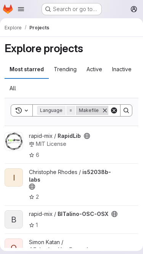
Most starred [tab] (27, 69)
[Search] (126, 110)
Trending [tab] (65, 69)
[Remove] (104, 110)
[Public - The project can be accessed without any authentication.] (87, 136)
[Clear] (114, 110)
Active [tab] (94, 69)
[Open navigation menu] (21, 9)
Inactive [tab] (122, 69)
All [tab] (13, 88)
